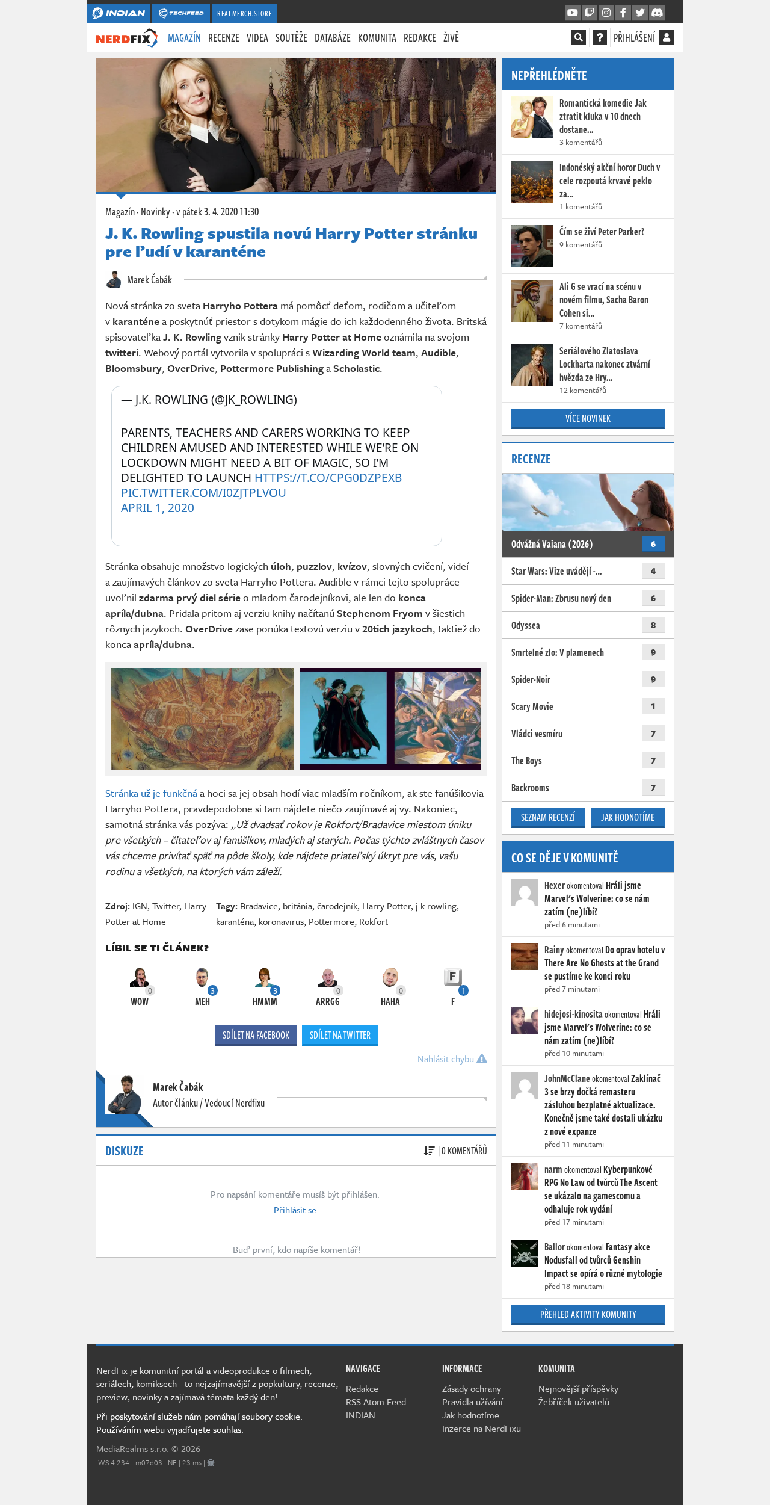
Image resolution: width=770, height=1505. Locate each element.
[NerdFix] (127, 37)
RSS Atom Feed (376, 1401)
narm (553, 1169)
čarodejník (337, 905)
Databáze (333, 37)
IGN (139, 905)
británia (297, 905)
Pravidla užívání (472, 1401)
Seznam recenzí (548, 817)
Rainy (554, 949)
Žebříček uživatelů (573, 1401)
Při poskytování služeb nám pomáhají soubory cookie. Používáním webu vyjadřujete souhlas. (199, 1422)
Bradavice (259, 905)
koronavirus (281, 921)
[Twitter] (640, 13)
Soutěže (291, 37)
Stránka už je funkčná (151, 792)
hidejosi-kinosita (573, 1014)
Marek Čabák (148, 279)
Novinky (155, 211)
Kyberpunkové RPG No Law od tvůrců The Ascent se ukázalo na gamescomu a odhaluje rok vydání (601, 1189)
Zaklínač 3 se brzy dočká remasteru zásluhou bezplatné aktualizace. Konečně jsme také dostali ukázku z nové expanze (603, 1105)
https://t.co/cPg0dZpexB (328, 478)
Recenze (223, 37)
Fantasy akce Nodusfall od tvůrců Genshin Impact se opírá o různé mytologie (603, 1260)
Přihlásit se (295, 1209)
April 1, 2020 (157, 508)
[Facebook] (623, 13)
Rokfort (373, 921)
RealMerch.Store (244, 13)
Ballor (554, 1247)
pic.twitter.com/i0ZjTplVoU (203, 493)
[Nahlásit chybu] (211, 1462)
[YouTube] (573, 13)
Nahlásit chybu (446, 1058)
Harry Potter (386, 905)
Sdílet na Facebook (256, 1035)
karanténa (235, 921)
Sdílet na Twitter (340, 1035)
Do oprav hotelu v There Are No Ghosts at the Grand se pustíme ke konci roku (604, 962)
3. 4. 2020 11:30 (217, 211)
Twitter (165, 905)
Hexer (554, 885)
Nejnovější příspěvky (578, 1388)
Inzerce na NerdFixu (481, 1428)
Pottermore (331, 921)
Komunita (377, 37)
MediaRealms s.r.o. (132, 1448)
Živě (451, 37)
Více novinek (588, 418)
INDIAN (360, 1415)
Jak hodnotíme (627, 817)
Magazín (184, 37)
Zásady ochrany (471, 1388)
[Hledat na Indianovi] (578, 37)
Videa (257, 37)
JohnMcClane (567, 1078)
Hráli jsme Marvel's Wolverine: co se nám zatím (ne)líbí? (597, 898)
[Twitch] (589, 13)
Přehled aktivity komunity (588, 1314)
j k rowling (436, 905)
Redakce (420, 37)
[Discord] (657, 13)
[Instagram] (606, 13)
